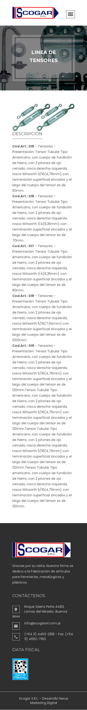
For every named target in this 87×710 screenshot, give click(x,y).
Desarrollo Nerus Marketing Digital (49, 700)
